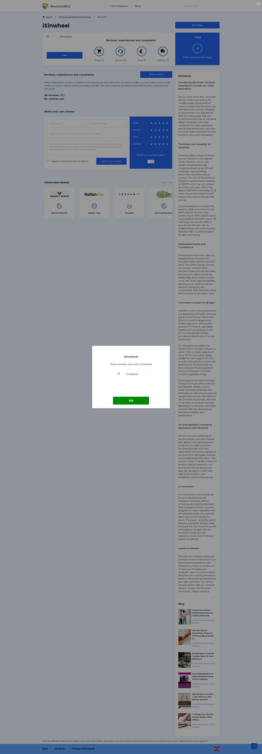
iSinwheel (131, 357)
